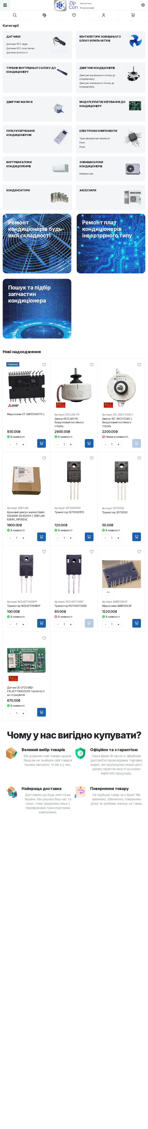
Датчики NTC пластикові (20, 48)
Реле (82, 142)
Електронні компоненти (98, 131)
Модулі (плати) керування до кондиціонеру (102, 104)
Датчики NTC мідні (16, 43)
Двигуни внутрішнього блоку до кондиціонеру (97, 77)
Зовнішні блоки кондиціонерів (91, 164)
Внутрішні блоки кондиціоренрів (19, 164)
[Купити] (41, 443)
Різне (82, 146)
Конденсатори (18, 190)
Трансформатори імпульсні (94, 138)
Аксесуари (87, 190)
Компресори (86, 173)
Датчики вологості (16, 52)
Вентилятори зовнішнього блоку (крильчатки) (100, 38)
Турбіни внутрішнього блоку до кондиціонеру (31, 70)
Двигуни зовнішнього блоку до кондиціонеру (96, 85)
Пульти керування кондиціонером (20, 133)
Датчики (13, 36)
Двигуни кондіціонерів (97, 68)
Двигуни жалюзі (19, 102)
